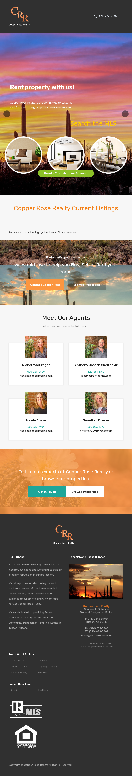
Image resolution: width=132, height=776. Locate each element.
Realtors (43, 660)
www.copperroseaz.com (96, 643)
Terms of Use (19, 666)
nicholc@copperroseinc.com (36, 375)
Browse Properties (86, 284)
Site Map (43, 672)
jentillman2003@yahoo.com (96, 430)
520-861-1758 (96, 371)
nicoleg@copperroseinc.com (36, 430)
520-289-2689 (36, 371)
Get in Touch (47, 491)
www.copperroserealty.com (96, 646)
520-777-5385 (108, 16)
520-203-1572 (95, 426)
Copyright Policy (47, 666)
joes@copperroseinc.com (96, 375)
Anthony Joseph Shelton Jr (96, 365)
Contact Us (18, 660)
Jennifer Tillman (96, 420)
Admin (14, 690)
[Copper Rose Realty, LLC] (20, 26)
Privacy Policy (19, 672)
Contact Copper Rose (45, 284)
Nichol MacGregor (36, 365)
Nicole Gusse (36, 420)
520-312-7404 (36, 426)
